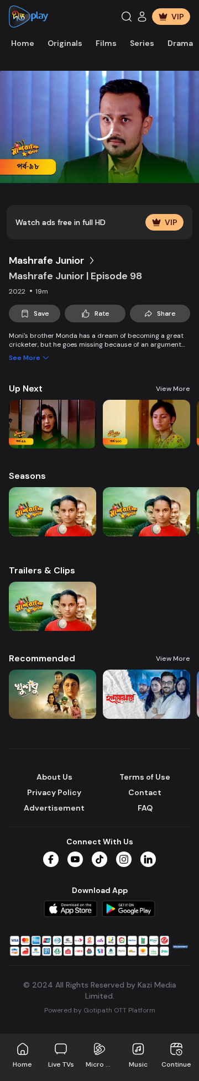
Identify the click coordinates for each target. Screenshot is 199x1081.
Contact (144, 792)
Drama (180, 43)
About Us (54, 777)
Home (22, 43)
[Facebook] (51, 859)
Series (142, 43)
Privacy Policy (54, 792)
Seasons (27, 476)
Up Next (26, 388)
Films (106, 43)
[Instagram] (124, 859)
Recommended (42, 658)
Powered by (99, 1010)
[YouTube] (75, 859)
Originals (65, 43)
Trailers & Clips (42, 570)
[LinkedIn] (148, 859)
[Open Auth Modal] (142, 16)
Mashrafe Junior (46, 260)
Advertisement (54, 808)
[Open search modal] (126, 16)
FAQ (145, 808)
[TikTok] (99, 859)
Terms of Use (144, 777)
